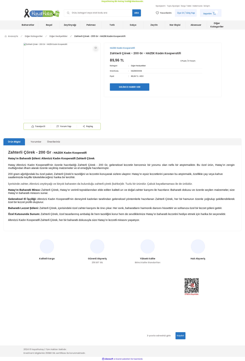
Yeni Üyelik (29, 285)
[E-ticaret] (122, 359)
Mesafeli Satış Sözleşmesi (77, 317)
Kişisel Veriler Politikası (75, 301)
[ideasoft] (107, 359)
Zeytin (107, 285)
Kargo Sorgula (31, 307)
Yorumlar (36, 141)
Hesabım (68, 285)
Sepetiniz (28, 301)
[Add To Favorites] (96, 48)
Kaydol (180, 335)
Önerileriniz (53, 141)
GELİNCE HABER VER (129, 87)
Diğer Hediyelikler (138, 65)
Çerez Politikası (72, 307)
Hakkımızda (70, 290)
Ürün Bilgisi (14, 141)
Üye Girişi (28, 290)
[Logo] (42, 13)
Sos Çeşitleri (110, 296)
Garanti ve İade (72, 312)
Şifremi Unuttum (32, 296)
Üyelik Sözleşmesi (73, 296)
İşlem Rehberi (30, 312)
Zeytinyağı (109, 290)
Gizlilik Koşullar (31, 317)
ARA (136, 12)
